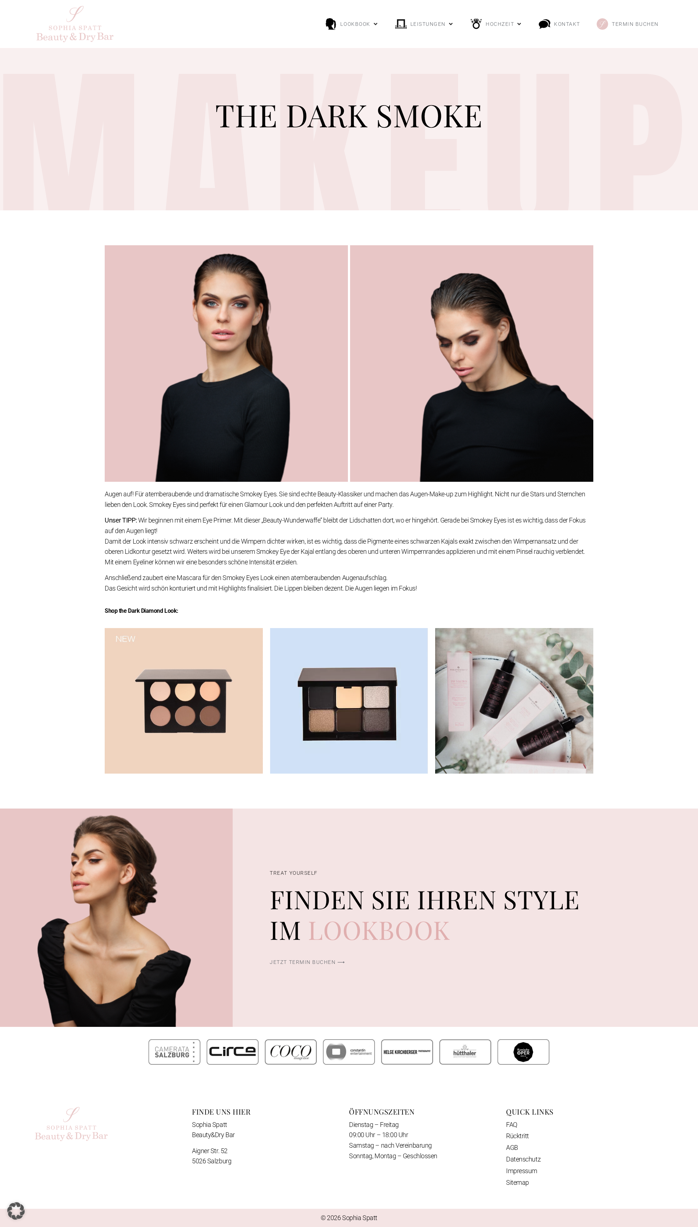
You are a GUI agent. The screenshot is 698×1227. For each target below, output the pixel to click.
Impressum (521, 1171)
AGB (512, 1147)
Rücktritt (517, 1136)
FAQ (511, 1124)
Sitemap (517, 1182)
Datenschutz (523, 1159)
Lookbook (379, 929)
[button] (351, 24)
